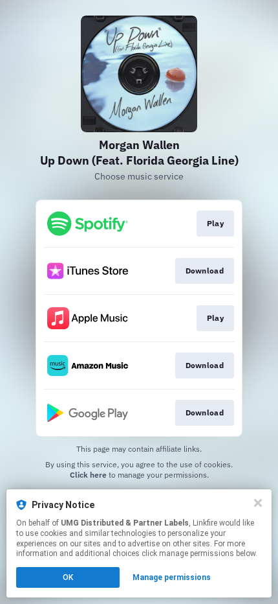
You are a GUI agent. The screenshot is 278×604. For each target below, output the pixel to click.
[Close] (258, 503)
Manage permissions (172, 577)
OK (68, 577)
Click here (88, 475)
